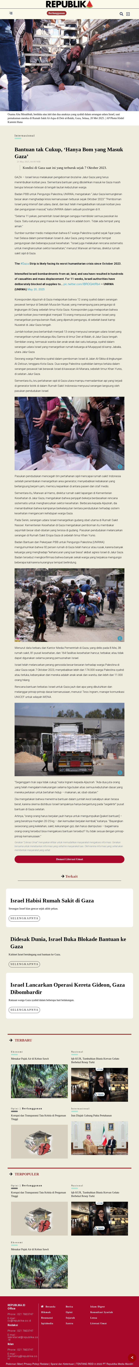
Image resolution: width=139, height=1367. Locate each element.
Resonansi (47, 1318)
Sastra (69, 1323)
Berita (52, 25)
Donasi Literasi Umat (69, 859)
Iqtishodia (47, 1323)
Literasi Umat (98, 1323)
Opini (61, 25)
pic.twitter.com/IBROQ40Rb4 (81, 284)
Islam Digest (97, 1306)
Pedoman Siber (14, 1363)
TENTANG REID (85, 1363)
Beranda (50, 1306)
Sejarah (70, 1318)
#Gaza (25, 263)
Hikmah (46, 1312)
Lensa (93, 1318)
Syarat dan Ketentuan (62, 1363)
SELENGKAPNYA (25, 918)
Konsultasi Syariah (101, 1312)
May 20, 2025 (36, 289)
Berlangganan (56, 13)
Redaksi (44, 1363)
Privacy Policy (31, 1363)
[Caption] (119, 466)
